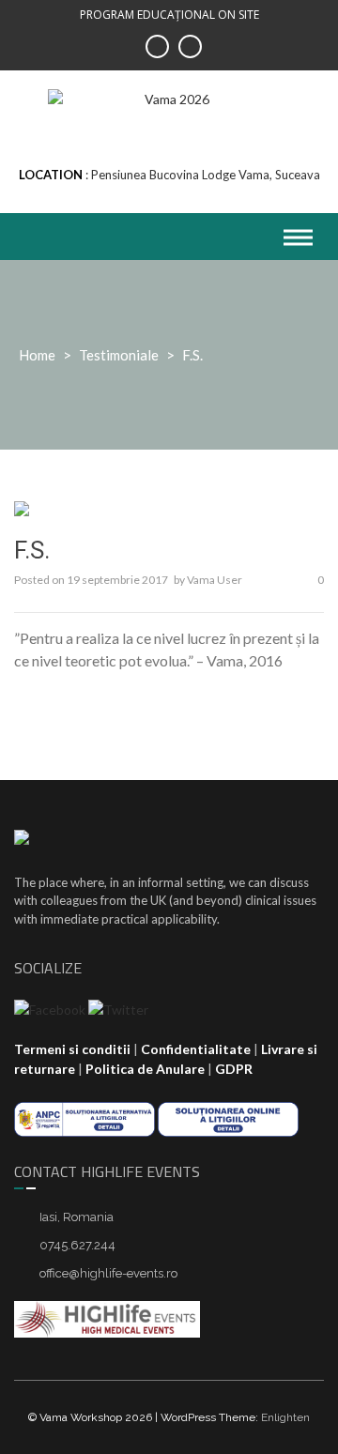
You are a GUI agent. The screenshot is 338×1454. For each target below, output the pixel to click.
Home (37, 354)
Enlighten (285, 1417)
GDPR (234, 1069)
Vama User (214, 580)
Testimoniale (119, 354)
